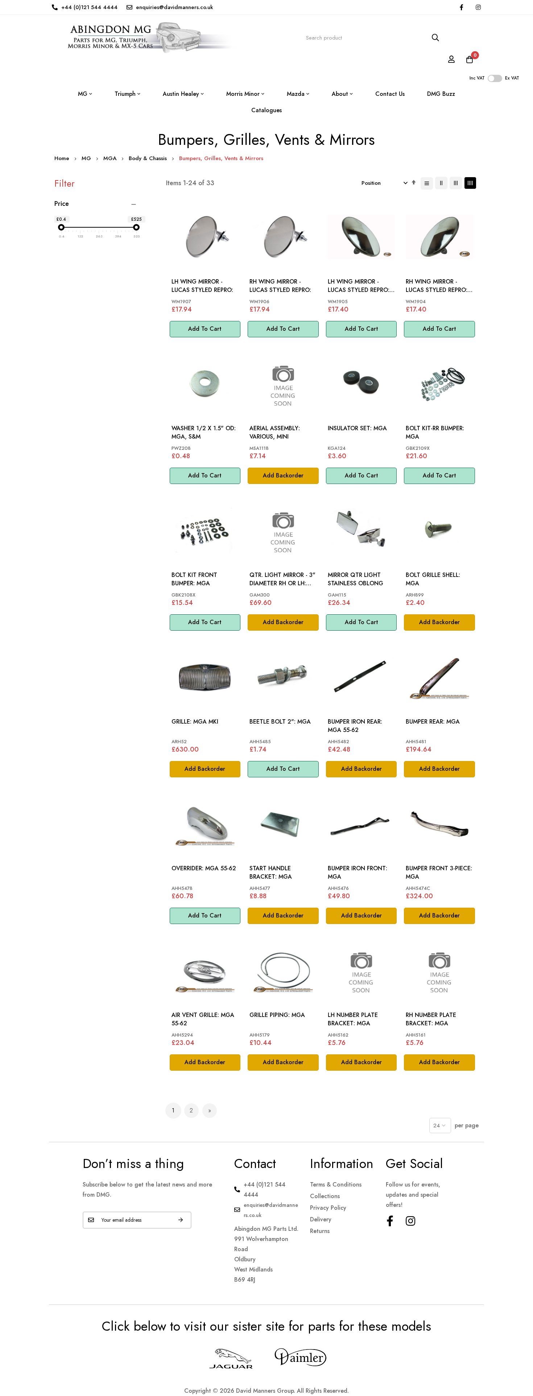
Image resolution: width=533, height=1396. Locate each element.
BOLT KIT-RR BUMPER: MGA (435, 432)
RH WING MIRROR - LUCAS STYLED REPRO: (280, 286)
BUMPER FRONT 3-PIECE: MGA (439, 872)
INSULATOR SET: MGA (357, 428)
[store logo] (145, 38)
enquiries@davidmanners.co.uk (174, 7)
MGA (110, 158)
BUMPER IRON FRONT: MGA (357, 872)
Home (62, 158)
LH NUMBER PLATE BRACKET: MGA (353, 1019)
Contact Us (390, 94)
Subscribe (180, 1220)
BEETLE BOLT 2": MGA (280, 722)
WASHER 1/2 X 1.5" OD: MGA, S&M (204, 432)
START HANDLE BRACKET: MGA (270, 872)
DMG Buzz (441, 94)
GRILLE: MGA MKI (195, 722)
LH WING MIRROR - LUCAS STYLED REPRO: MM (358, 286)
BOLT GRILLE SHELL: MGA (433, 579)
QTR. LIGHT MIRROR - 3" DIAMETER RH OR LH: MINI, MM (282, 579)
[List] (427, 183)
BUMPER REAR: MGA (433, 722)
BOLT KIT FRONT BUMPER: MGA (194, 579)
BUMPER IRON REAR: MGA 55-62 (355, 726)
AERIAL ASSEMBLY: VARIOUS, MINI (274, 432)
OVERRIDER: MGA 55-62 (204, 868)
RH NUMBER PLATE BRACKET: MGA (431, 1019)
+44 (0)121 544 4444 (89, 7)
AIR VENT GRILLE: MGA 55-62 (203, 1019)
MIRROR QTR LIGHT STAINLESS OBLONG (355, 579)
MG (87, 158)
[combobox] (373, 38)
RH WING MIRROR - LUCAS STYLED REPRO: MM (436, 286)
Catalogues (266, 110)
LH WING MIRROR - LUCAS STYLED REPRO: (202, 286)
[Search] (435, 38)
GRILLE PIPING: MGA (277, 1015)
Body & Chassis (149, 158)
